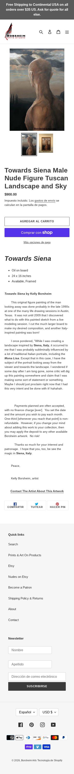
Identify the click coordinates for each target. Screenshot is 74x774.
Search (13, 544)
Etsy (11, 566)
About (12, 609)
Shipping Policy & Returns (25, 598)
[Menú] (67, 31)
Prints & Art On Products (24, 555)
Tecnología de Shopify (49, 760)
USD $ (47, 712)
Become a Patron (20, 587)
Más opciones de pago (37, 242)
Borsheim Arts (29, 760)
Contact (13, 620)
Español (25, 712)
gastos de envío (45, 200)
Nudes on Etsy (18, 576)
